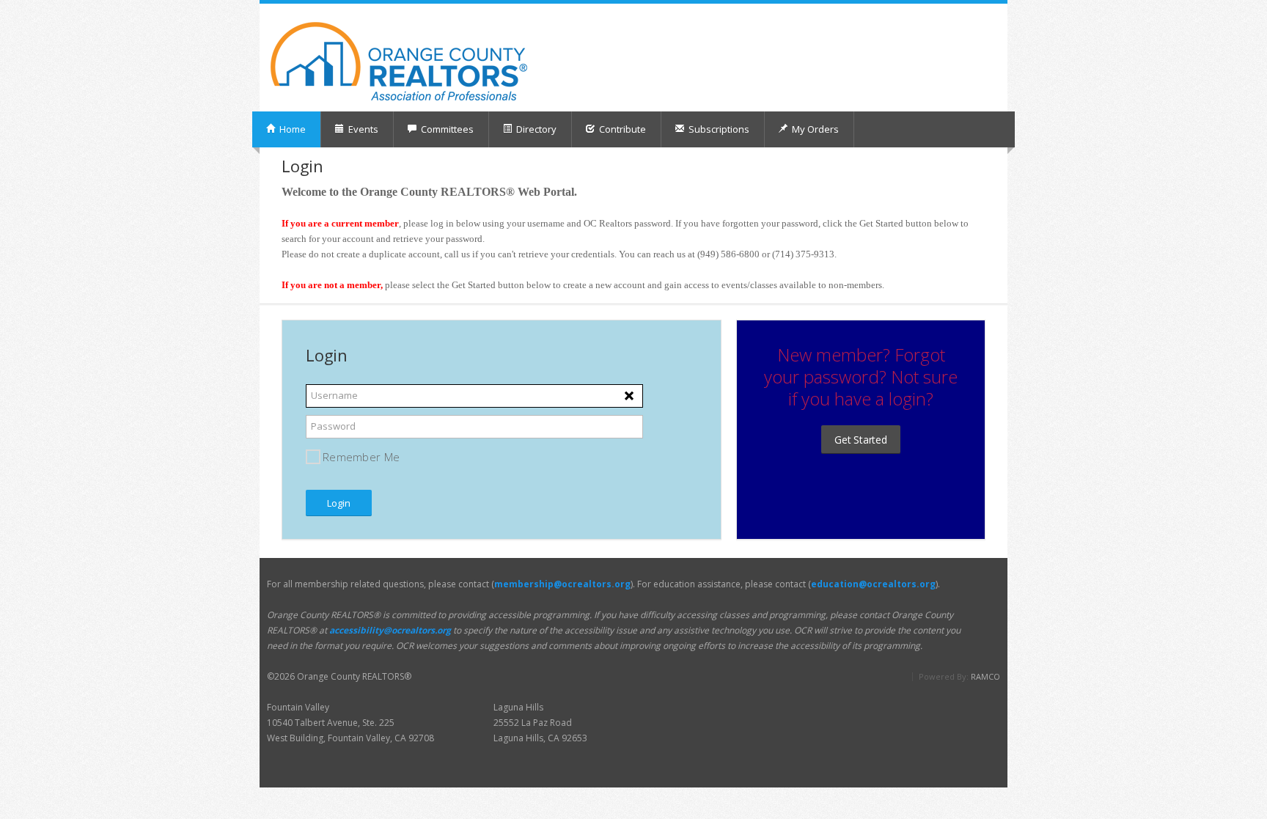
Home (291, 129)
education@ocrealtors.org (873, 584)
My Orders (814, 129)
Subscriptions (717, 129)
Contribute (621, 129)
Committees (446, 129)
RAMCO (985, 676)
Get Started (860, 440)
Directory (535, 129)
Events (362, 129)
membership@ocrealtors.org (562, 584)
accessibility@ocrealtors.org (390, 630)
